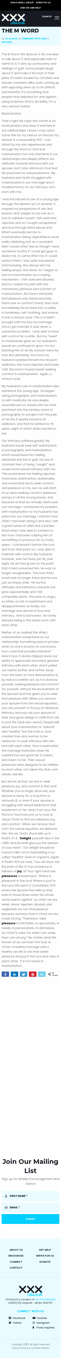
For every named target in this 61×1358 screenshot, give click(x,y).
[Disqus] (30, 1021)
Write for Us (45, 1255)
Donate (46, 16)
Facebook (18, 1318)
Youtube (41, 1318)
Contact (16, 1267)
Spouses (7, 42)
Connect (16, 1261)
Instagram (43, 1322)
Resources (16, 1255)
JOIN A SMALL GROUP (22, 2)
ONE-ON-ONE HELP (30, 8)
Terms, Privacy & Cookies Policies (30, 1348)
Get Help (45, 1249)
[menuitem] (21, 2)
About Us (16, 1249)
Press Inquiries (45, 1327)
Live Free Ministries (45, 1299)
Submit (30, 1219)
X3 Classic (11, 38)
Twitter (17, 1322)
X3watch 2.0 (43, 2)
